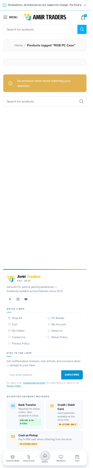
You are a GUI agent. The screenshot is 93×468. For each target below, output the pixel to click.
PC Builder (57, 318)
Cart (14, 324)
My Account (58, 324)
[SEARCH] (82, 29)
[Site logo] (45, 17)
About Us (57, 330)
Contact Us (19, 337)
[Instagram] (18, 299)
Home (18, 45)
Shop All (17, 318)
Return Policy (59, 337)
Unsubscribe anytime (34, 382)
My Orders (18, 330)
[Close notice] (85, 5)
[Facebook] (10, 299)
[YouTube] (26, 299)
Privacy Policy (20, 343)
